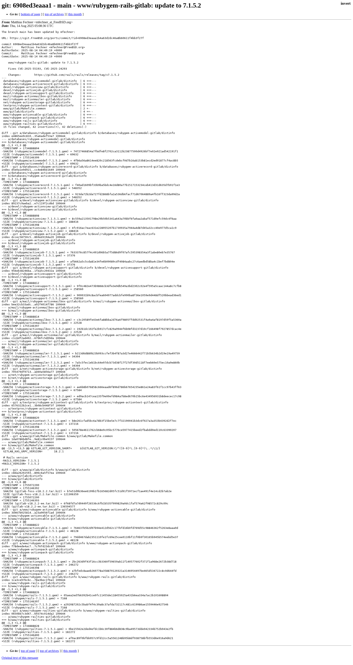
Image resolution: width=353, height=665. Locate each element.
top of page (28, 651)
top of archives (54, 14)
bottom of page (30, 14)
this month (75, 14)
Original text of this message (20, 657)
